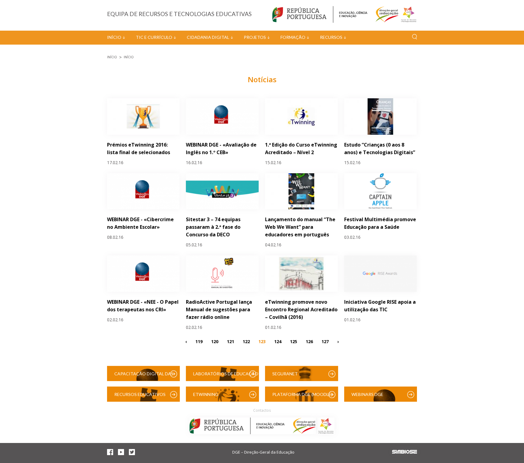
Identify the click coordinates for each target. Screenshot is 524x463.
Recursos (331, 37)
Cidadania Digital (208, 37)
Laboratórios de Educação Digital (225, 376)
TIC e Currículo (154, 37)
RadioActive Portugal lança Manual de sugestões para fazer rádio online (219, 309)
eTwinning (205, 394)
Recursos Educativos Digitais (140, 397)
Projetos (255, 37)
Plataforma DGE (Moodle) (302, 394)
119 (199, 341)
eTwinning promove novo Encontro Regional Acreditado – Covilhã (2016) (301, 309)
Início (114, 37)
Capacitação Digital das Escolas (143, 376)
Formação (292, 37)
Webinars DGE (367, 394)
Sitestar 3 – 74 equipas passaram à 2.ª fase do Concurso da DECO (213, 227)
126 (309, 341)
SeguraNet (285, 373)
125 (293, 341)
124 (277, 341)
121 (230, 341)
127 (325, 341)
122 (246, 341)
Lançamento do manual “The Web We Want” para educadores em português (300, 227)
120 (214, 341)
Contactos (262, 410)
